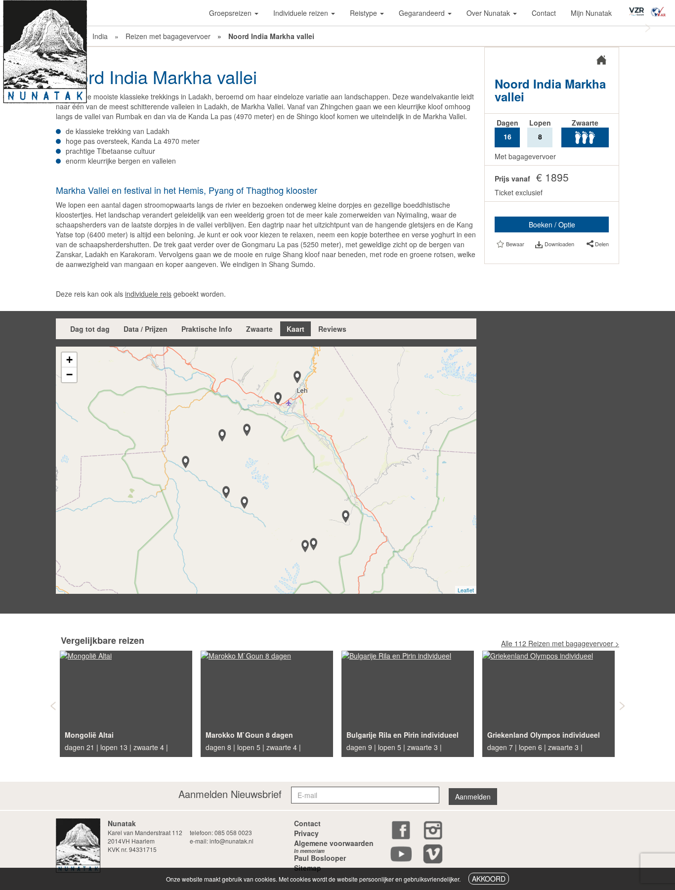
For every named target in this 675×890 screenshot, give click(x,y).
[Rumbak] (247, 430)
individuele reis (148, 294)
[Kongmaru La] (313, 544)
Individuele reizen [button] (301, 13)
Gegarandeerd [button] (423, 13)
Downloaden (559, 244)
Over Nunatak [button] (489, 13)
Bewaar (515, 244)
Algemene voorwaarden (334, 843)
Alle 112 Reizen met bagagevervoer (557, 643)
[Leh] (297, 377)
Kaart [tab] (295, 329)
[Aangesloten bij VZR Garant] (639, 8)
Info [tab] (206, 329)
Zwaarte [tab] (259, 329)
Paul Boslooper (320, 856)
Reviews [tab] (332, 329)
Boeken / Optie (552, 224)
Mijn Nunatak (591, 13)
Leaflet (466, 590)
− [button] (69, 374)
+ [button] (69, 360)
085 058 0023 (233, 832)
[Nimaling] (305, 546)
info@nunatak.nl (231, 841)
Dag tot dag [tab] (90, 329)
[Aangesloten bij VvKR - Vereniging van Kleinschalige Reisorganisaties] (661, 8)
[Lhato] (226, 492)
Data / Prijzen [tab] (146, 329)
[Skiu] (185, 462)
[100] (278, 398)
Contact (544, 13)
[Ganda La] (222, 435)
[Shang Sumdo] (345, 516)
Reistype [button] (364, 13)
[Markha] (244, 502)
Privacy (306, 833)
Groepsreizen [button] (231, 13)
